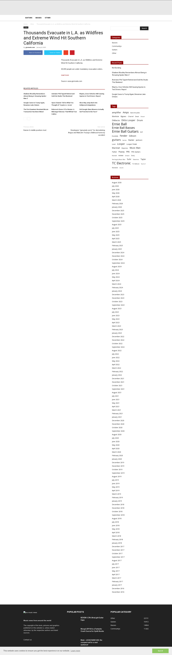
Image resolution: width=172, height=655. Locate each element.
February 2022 (117, 371)
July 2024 (115, 270)
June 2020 (115, 441)
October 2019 (117, 469)
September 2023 (118, 305)
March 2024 (116, 284)
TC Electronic (121, 163)
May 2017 (115, 571)
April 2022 (115, 364)
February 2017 (117, 581)
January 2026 (117, 207)
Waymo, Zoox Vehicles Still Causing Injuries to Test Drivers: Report (128, 88)
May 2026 (115, 193)
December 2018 (118, 504)
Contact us (28, 640)
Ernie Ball (119, 124)
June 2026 (115, 189)
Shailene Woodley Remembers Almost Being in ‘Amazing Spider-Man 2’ (35, 96)
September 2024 (118, 263)
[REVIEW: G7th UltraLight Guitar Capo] (73, 621)
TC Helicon (135, 164)
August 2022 (116, 350)
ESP (141, 132)
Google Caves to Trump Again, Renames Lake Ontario (129, 95)
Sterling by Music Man (118, 159)
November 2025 (118, 214)
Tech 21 (143, 164)
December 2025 (118, 210)
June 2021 (115, 399)
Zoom (121, 168)
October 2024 (117, 259)
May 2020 (115, 445)
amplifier (116, 112)
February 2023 (117, 329)
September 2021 (118, 389)
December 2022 (118, 336)
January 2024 (117, 291)
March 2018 (116, 536)
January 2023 (117, 333)
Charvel (131, 116)
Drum (140, 120)
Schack (127, 155)
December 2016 (118, 588)
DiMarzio (116, 120)
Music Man (135, 148)
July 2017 (115, 564)
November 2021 (118, 382)
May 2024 (115, 277)
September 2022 (118, 347)
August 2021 (116, 392)
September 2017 (118, 557)
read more (65, 75)
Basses (39, 18)
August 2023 (116, 308)
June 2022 (115, 357)
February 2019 (117, 497)
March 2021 (116, 410)
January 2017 (117, 585)
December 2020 (118, 420)
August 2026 (116, 182)
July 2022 (115, 354)
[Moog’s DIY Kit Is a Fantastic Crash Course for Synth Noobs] (73, 632)
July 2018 (115, 522)
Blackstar (115, 116)
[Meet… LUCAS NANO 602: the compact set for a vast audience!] (73, 643)
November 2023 (118, 298)
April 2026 (115, 196)
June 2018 (115, 525)
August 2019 (116, 476)
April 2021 (115, 406)
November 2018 (118, 508)
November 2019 (118, 466)
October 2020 (117, 427)
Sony (133, 155)
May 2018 (115, 529)
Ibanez (131, 140)
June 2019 (115, 483)
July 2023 (115, 312)
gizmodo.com (30, 47)
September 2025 (118, 221)
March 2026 (116, 200)
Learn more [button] (75, 651)
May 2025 (115, 235)
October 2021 (117, 385)
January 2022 (117, 375)
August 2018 (116, 518)
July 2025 (115, 228)
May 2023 (115, 319)
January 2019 (117, 501)
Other (47, 18)
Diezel (143, 116)
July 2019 (115, 480)
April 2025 (115, 238)
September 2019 (118, 473)
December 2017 (118, 546)
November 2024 (118, 256)
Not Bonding (116, 68)
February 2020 (117, 455)
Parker (114, 152)
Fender (123, 135)
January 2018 (117, 543)
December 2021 (118, 378)
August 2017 (116, 560)
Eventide (115, 136)
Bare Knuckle (135, 113)
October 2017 (117, 553)
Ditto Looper (128, 120)
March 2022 (116, 368)
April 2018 (115, 532)
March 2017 (116, 578)
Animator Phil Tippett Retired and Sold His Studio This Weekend (130, 81)
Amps (126, 112)
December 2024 (118, 252)
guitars (116, 139)
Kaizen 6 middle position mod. (35, 130)
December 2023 (118, 294)
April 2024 (115, 280)
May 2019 (115, 487)
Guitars (28, 18)
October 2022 (117, 343)
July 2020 (115, 438)
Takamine (136, 159)
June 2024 (115, 273)
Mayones (125, 148)
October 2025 (117, 217)
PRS (128, 151)
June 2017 (115, 567)
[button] (145, 18)
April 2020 (115, 448)
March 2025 (116, 242)
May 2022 (115, 361)
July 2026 (115, 186)
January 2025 (117, 249)
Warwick (115, 168)
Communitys (117, 46)
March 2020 (116, 452)
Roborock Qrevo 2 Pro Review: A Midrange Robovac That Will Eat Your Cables (64, 111)
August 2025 (116, 224)
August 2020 (116, 434)
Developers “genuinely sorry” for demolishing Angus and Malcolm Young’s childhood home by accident (86, 132)
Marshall (116, 148)
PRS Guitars (135, 152)
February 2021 (117, 413)
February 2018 (117, 539)
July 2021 (115, 396)
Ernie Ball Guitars (125, 131)
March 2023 (116, 326)
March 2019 (116, 494)
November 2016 (118, 592)
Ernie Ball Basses (123, 127)
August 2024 (116, 266)
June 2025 (115, 231)
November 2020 (118, 424)
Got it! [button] (160, 651)
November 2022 (118, 340)
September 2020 (118, 431)
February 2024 (117, 287)
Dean (137, 116)
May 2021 (115, 403)
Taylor (143, 159)
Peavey (122, 152)
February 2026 (117, 203)
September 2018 (118, 515)
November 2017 (118, 550)
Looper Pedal (131, 144)
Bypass (123, 116)
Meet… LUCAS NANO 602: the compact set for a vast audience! (91, 642)
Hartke (124, 140)
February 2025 (117, 245)
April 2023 (115, 322)
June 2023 (115, 315)
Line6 (113, 144)
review (120, 155)
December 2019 (118, 462)
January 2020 (117, 459)
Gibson (132, 136)
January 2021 (117, 417)
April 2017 (115, 574)
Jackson (139, 140)
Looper (121, 144)
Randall (114, 155)
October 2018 (117, 511)
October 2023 (117, 301)
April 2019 (115, 490)
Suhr (129, 159)
